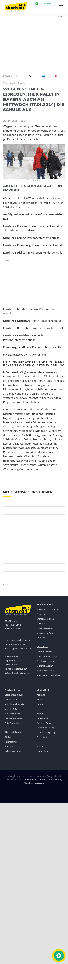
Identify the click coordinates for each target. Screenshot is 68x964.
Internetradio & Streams (48, 609)
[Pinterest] (56, 76)
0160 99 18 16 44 (23, 648)
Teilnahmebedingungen (16, 668)
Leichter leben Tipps (46, 727)
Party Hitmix (11, 741)
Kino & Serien (43, 718)
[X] (29, 76)
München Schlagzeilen (47, 656)
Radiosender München (36, 779)
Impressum (10, 660)
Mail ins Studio (12, 656)
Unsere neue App (45, 632)
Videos (40, 704)
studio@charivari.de (20, 640)
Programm (42, 614)
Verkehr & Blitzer (12, 708)
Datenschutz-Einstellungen (17, 672)
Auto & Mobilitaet (13, 723)
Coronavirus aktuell (14, 694)
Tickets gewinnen (13, 751)
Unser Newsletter (45, 628)
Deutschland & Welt (14, 718)
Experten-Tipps (44, 723)
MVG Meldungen (13, 713)
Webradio (39, 782)
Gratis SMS (42, 737)
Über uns (41, 623)
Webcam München (45, 670)
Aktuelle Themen (44, 651)
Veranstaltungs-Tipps (46, 732)
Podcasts (41, 694)
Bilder (39, 699)
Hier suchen (42, 751)
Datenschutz (11, 664)
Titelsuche (9, 737)
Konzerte (9, 746)
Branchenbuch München (48, 675)
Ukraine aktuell (12, 699)
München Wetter (45, 665)
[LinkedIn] (43, 76)
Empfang (41, 637)
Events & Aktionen (45, 618)
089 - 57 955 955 (20, 644)
